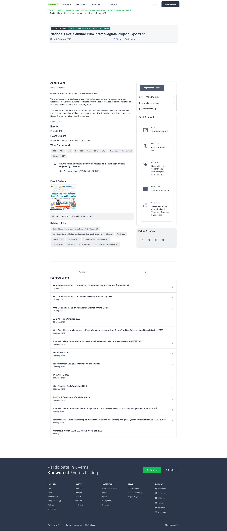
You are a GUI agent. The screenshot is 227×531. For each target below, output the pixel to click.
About (77, 488)
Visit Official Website (150, 97)
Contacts (78, 501)
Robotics (105, 505)
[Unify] (53, 4)
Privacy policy (134, 492)
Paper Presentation (109, 488)
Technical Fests (73, 239)
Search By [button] (80, 4)
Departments (53, 497)
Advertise (78, 492)
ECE (69, 151)
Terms (68, 525)
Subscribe (170, 470)
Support (77, 497)
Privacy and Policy (55, 525)
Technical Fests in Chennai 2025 (96, 239)
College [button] (112, 4)
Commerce (114, 151)
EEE (81, 151)
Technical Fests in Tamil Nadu (64, 244)
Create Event (170, 4)
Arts (88, 151)
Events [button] (66, 4)
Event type (52, 509)
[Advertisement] (121, 64)
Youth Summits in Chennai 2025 (106, 244)
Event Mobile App (149, 109)
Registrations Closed (152, 88)
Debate (104, 492)
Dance (104, 497)
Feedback (78, 505)
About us (78, 525)
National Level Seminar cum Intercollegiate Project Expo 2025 (75, 229)
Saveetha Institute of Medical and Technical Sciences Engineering (77, 234)
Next (146, 272)
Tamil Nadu (121, 234)
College (51, 505)
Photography (106, 501)
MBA (96, 151)
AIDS (61, 151)
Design (55, 156)
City (49, 488)
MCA (103, 151)
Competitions (53, 501)
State (50, 492)
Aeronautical (127, 151)
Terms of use (133, 488)
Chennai (109, 234)
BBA (63, 156)
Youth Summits (84, 244)
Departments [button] (97, 4)
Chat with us (90, 525)
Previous (83, 272)
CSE (54, 151)
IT (75, 151)
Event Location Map (150, 103)
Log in (154, 4)
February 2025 (58, 239)
